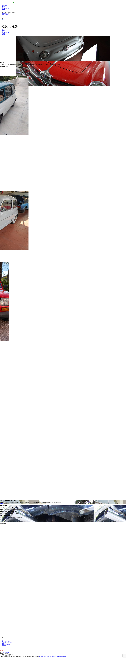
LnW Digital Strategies (42, 656)
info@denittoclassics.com (6, 14)
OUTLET (4, 7)
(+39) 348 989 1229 (6, 652)
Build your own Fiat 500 (6, 641)
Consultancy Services (5, 8)
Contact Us (4, 645)
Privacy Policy (49, 656)
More (1, 63)
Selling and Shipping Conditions (7, 642)
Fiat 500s (3, 6)
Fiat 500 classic (4, 646)
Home (3, 638)
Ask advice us (2, 503)
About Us (3, 639)
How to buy (4, 643)
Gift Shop (3, 9)
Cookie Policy (54, 656)
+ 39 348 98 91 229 (5, 13)
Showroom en (4, 5)
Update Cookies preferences (61, 656)
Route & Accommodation (6, 644)
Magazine (3, 34)
